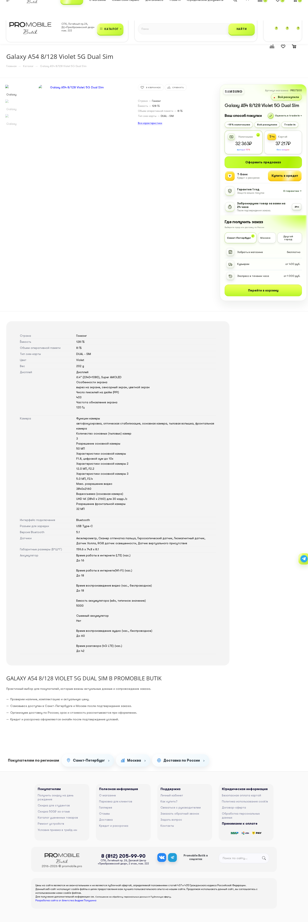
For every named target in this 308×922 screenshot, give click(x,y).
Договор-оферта (234, 807)
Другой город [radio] (288, 238)
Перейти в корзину (263, 290)
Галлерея (105, 807)
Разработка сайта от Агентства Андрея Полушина (65, 900)
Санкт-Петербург (89, 760)
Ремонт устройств (51, 823)
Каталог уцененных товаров (58, 817)
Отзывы (104, 813)
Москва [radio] (265, 237)
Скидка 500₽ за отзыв (54, 811)
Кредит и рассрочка (113, 825)
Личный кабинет (171, 795)
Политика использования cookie (245, 801)
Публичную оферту (160, 896)
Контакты (167, 825)
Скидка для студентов (54, 805)
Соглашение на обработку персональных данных (121, 896)
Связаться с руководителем (180, 807)
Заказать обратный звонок (179, 813)
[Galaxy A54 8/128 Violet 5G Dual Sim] (75, 132)
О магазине (107, 795)
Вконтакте (161, 857)
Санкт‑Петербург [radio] (239, 237)
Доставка (106, 819)
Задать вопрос (171, 819)
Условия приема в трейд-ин (57, 830)
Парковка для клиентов (115, 801)
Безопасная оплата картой (241, 795)
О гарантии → (292, 191)
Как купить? (168, 801)
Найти (242, 29)
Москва (134, 760)
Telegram (172, 857)
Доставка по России (181, 760)
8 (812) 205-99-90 (123, 856)
